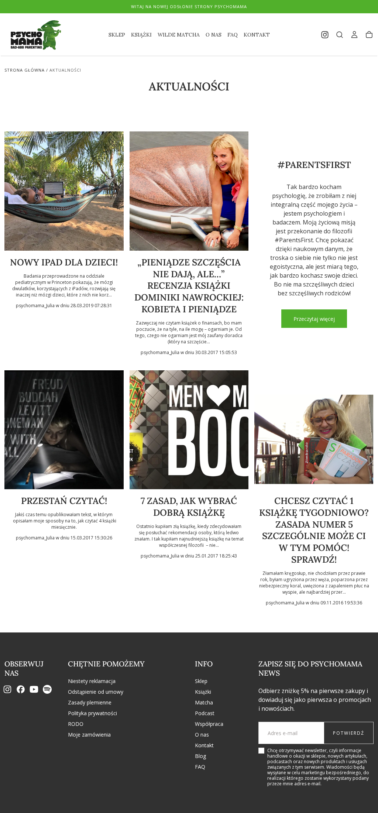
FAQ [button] (232, 35)
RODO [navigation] (75, 723)
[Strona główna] (33, 35)
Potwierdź (348, 733)
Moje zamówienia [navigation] (89, 734)
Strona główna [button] (24, 70)
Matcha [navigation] (204, 702)
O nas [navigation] (202, 734)
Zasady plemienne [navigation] (89, 702)
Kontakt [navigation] (204, 745)
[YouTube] (34, 689)
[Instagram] (7, 689)
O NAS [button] (213, 35)
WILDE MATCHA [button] (179, 35)
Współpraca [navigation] (209, 723)
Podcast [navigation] (204, 713)
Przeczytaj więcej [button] (314, 318)
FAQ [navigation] (200, 766)
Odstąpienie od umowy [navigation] (95, 691)
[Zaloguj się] (354, 34)
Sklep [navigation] (201, 681)
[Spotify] (47, 689)
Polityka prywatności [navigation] (92, 713)
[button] (339, 34)
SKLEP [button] (117, 35)
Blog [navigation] (200, 755)
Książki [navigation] (203, 691)
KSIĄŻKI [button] (141, 35)
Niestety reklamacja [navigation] (92, 681)
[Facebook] (20, 689)
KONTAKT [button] (257, 35)
